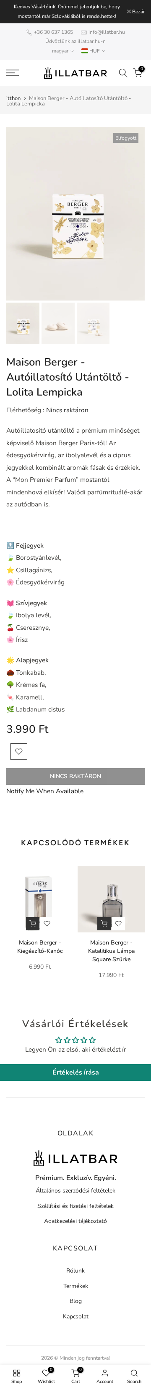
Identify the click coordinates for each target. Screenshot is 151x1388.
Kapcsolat (76, 1316)
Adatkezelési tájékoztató (75, 1221)
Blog (76, 1301)
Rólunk (75, 1271)
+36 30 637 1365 (53, 32)
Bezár (138, 11)
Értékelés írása (75, 1072)
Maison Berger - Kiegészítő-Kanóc (40, 947)
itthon (13, 98)
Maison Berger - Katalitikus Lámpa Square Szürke (111, 951)
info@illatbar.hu (107, 32)
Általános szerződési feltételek (75, 1191)
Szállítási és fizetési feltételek (75, 1206)
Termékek (75, 1286)
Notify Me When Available (44, 791)
